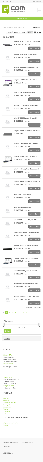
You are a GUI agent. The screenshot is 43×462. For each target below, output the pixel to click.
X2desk (5, 409)
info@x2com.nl (8, 363)
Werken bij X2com (9, 402)
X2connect (7, 407)
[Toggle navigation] (39, 10)
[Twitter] (3, 1)
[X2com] (13, 10)
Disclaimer (7, 446)
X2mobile (6, 411)
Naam (23, 32)
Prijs (29, 32)
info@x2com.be (8, 386)
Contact (6, 398)
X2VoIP (5, 413)
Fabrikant (16, 32)
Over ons (6, 400)
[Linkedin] (7, 1)
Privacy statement (27, 442)
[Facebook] (10, 1)
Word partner (7, 405)
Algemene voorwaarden (11, 423)
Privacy (5, 425)
